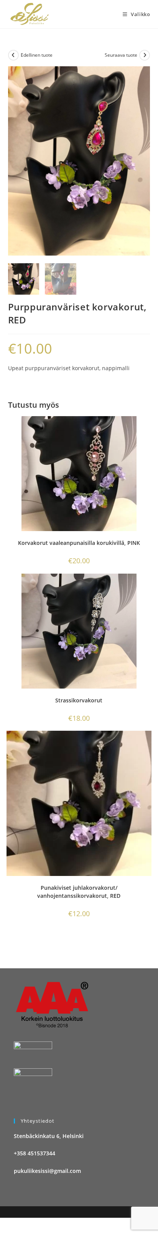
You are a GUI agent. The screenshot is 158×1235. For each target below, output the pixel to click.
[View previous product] (13, 55)
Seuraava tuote (121, 55)
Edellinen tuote (37, 55)
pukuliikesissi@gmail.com (47, 1170)
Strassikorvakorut (78, 700)
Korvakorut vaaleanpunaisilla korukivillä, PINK (79, 542)
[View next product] (144, 55)
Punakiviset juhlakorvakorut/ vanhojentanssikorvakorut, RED (78, 891)
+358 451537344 (34, 1153)
